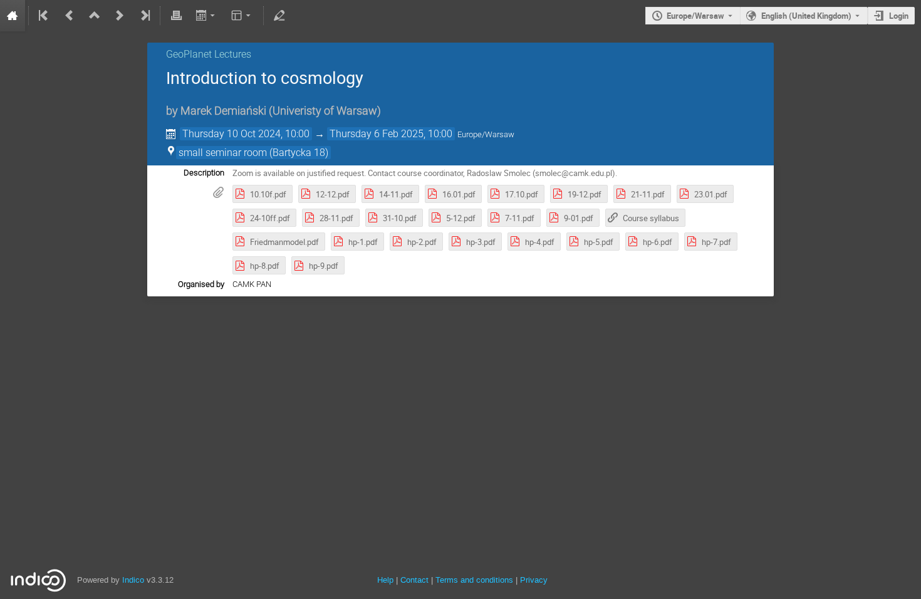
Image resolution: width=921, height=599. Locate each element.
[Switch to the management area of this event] (279, 15)
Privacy (534, 580)
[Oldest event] (44, 15)
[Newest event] (144, 15)
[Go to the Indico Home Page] (12, 15)
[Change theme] (242, 15)
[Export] (206, 15)
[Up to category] (94, 15)
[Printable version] (176, 15)
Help (385, 580)
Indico (133, 580)
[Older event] (69, 15)
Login (898, 15)
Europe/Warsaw (695, 15)
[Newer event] (119, 15)
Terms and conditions (474, 580)
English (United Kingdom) (806, 15)
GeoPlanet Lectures (208, 54)
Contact (414, 580)
